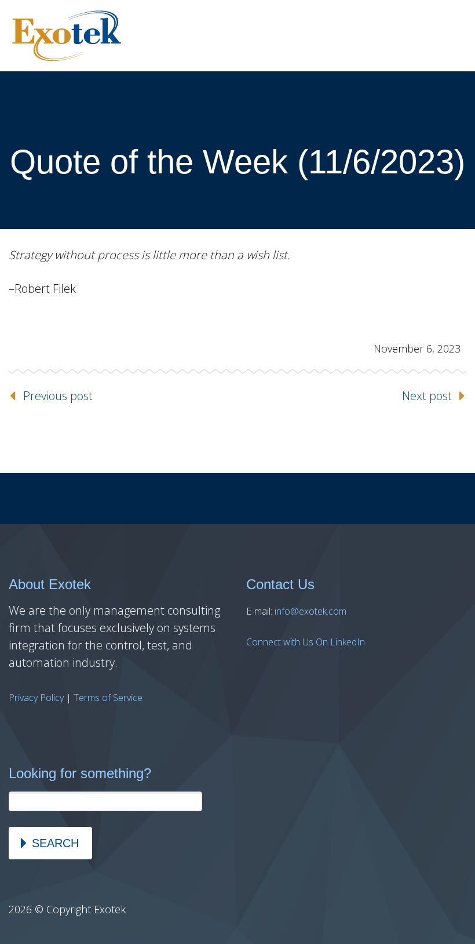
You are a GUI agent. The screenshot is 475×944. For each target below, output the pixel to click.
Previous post (58, 396)
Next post (427, 396)
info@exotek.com (310, 611)
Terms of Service (108, 697)
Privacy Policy (36, 697)
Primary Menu (451, 36)
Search (55, 843)
